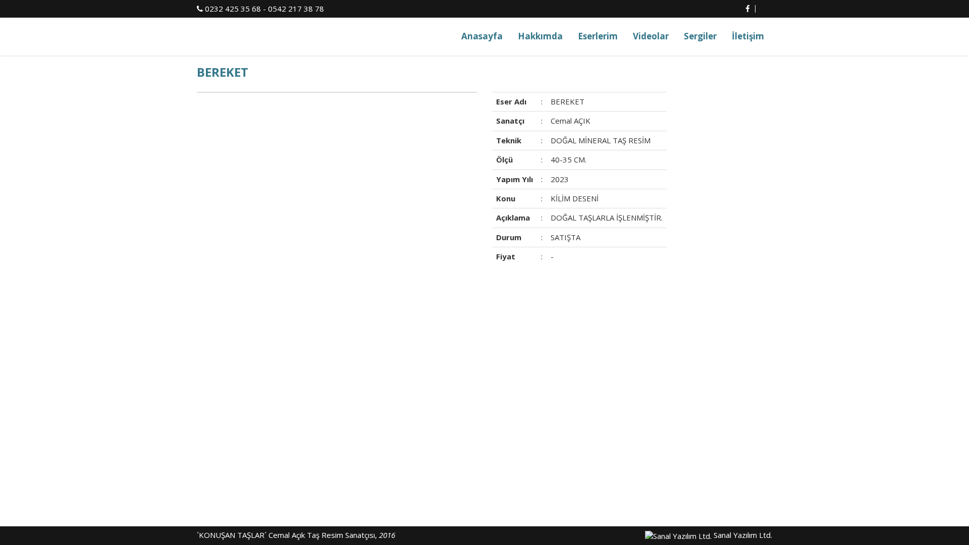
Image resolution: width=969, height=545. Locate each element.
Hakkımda (540, 36)
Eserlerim (598, 36)
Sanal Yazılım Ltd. (742, 535)
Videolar (651, 36)
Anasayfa (482, 36)
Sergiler (700, 36)
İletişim (748, 36)
